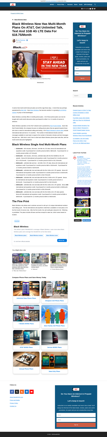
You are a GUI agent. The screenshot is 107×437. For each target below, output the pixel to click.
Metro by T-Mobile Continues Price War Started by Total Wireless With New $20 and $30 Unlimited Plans (20, 266)
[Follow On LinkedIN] (27, 392)
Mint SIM (23, 110)
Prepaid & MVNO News (17, 13)
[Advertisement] (40, 95)
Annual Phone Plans (26, 369)
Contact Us (13, 406)
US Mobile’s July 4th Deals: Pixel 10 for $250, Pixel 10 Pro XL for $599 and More (81, 141)
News (76, 4)
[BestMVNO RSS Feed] (88, 9)
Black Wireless (34, 110)
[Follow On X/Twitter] (17, 392)
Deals (80, 4)
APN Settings (88, 4)
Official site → (62, 240)
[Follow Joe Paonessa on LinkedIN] (27, 40)
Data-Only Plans (54, 371)
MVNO (52, 4)
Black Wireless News (20, 19)
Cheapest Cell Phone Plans (54, 301)
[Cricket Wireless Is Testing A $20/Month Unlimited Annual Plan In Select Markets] (59, 258)
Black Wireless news (52, 235)
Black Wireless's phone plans (55, 130)
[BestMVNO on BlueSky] (95, 9)
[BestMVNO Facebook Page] (84, 9)
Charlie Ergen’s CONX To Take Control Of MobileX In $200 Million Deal (82, 113)
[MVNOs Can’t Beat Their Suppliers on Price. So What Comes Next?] (40, 258)
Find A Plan (60, 4)
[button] (95, 4)
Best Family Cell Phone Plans (54, 326)
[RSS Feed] (22, 392)
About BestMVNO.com (16, 397)
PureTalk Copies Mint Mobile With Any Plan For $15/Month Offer (81, 120)
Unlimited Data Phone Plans (26, 298)
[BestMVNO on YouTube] (90, 9)
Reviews (70, 4)
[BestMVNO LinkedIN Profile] (82, 9)
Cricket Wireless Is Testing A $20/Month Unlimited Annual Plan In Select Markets (58, 265)
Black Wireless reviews (36, 235)
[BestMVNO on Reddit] (92, 9)
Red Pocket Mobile (55, 126)
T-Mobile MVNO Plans (26, 323)
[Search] (90, 96)
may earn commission (51, 1)
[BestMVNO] (13, 4)
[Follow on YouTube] (31, 392)
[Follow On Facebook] (12, 392)
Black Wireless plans (20, 235)
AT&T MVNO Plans (26, 347)
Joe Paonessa (21, 40)
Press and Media (15, 400)
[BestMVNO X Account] (86, 9)
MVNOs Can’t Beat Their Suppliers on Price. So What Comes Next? (39, 265)
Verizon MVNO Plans (54, 347)
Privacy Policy (14, 403)
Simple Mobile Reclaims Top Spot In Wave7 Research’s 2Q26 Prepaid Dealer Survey (81, 128)
